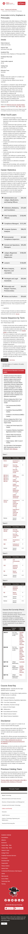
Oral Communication (16, 561)
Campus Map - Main (6, 845)
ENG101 (5, 465)
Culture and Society (7, 808)
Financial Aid (4, 863)
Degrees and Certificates (11, 9)
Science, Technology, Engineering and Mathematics (11, 819)
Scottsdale (22, 661)
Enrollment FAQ (5, 860)
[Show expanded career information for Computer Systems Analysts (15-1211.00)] (2, 229)
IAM (4, 544)
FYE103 (5, 501)
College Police (5, 853)
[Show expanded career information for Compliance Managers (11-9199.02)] (2, 223)
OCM (5, 559)
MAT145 (5, 479)
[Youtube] (12, 900)
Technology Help (5, 881)
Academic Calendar (6, 835)
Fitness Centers (5, 866)
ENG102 (5, 529)
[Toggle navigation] (21, 3)
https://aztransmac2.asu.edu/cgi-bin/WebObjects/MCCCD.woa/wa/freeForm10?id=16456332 (13, 741)
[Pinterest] (5, 900)
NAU (20, 106)
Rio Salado (22, 641)
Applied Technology (6, 795)
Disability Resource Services (8, 855)
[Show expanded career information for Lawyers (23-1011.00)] (2, 262)
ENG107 (5, 466)
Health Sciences (6, 815)
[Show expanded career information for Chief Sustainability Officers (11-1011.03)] (2, 215)
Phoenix (21, 640)
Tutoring (3, 884)
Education (4, 811)
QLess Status (4, 878)
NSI (4, 571)
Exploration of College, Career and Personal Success (16, 512)
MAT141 (5, 476)
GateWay (22, 666)
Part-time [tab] (12, 360)
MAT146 (5, 481)
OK (4, 923)
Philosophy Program (14, 789)
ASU (17, 106)
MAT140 (5, 475)
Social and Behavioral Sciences (15, 567)
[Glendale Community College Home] (9, 3)
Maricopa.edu (4, 876)
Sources (17, 314)
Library (3, 873)
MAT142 (5, 478)
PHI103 (5, 539)
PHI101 (5, 460)
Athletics (3, 840)
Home (2, 9)
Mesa (21, 638)
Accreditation (4, 837)
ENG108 (5, 531)
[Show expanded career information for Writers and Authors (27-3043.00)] (2, 296)
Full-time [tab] (4, 360)
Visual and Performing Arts (8, 823)
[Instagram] (15, 900)
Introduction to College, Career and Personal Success (16, 503)
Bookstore (4, 842)
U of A (23, 106)
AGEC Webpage (13, 449)
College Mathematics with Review (16, 490)
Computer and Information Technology (11, 805)
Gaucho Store (4, 868)
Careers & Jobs (5, 850)
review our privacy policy (17, 918)
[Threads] (22, 900)
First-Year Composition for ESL (16, 471)
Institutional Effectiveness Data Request (11, 871)
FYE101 (5, 500)
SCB (5, 565)
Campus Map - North (6, 848)
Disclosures (4, 858)
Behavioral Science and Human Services (11, 798)
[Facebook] (9, 900)
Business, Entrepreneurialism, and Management (13, 802)
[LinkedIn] (19, 900)
